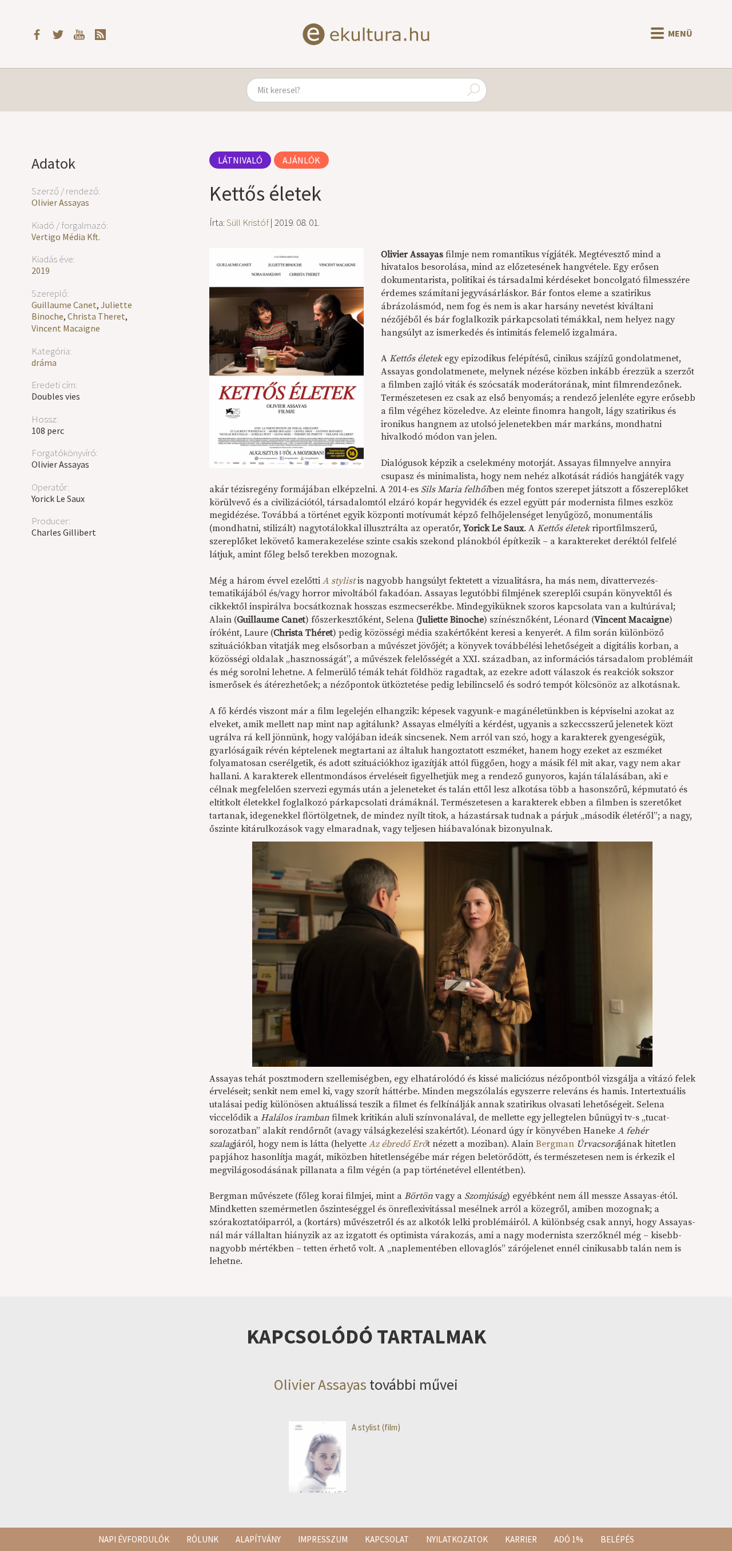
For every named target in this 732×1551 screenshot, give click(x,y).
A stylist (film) (376, 1427)
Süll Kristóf (247, 222)
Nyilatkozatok (457, 1539)
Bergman (555, 1144)
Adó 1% (568, 1539)
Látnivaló (240, 160)
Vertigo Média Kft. (65, 236)
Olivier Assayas (60, 202)
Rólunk (202, 1539)
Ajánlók (301, 160)
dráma (44, 362)
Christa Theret (96, 316)
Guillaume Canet (64, 304)
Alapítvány (258, 1539)
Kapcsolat (387, 1539)
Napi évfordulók (133, 1539)
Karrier (521, 1539)
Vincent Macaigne (65, 328)
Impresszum (323, 1539)
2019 (40, 270)
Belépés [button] (617, 1539)
